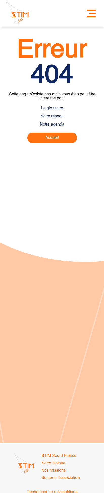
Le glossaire (52, 108)
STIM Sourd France (58, 456)
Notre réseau (52, 116)
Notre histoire (53, 463)
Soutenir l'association (60, 478)
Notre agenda (52, 124)
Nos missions (53, 471)
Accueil (52, 138)
